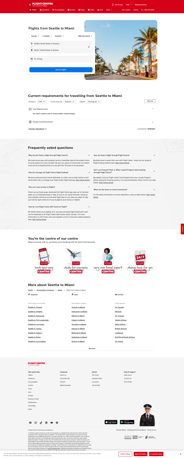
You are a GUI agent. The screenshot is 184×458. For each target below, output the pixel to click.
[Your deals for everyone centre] (76, 261)
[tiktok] (41, 422)
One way (34, 36)
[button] (92, 348)
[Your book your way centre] (44, 261)
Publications (32, 402)
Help (127, 5)
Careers (62, 382)
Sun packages (59, 10)
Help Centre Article (83, 180)
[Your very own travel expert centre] (108, 261)
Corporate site (65, 378)
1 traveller (46, 36)
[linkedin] (46, 422)
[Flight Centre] (36, 363)
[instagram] (35, 422)
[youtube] (51, 422)
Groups (30, 395)
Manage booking (141, 5)
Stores (136, 10)
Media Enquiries (65, 385)
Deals (92, 10)
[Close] (180, 454)
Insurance (95, 382)
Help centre (128, 375)
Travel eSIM (96, 385)
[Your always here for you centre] (140, 261)
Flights (34, 10)
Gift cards (95, 375)
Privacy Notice (121, 430)
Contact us (127, 378)
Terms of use (151, 430)
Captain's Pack (97, 378)
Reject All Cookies (140, 454)
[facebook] (30, 422)
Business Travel (33, 399)
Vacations (45, 10)
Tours (83, 10)
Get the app (119, 5)
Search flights (60, 70)
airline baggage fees (54, 448)
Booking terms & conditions (136, 430)
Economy (58, 36)
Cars (101, 10)
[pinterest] (57, 422)
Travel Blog (32, 406)
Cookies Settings (125, 454)
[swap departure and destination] (89, 47)
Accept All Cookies (156, 454)
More (108, 10)
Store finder (128, 382)
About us (63, 375)
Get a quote (126, 10)
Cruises (72, 10)
